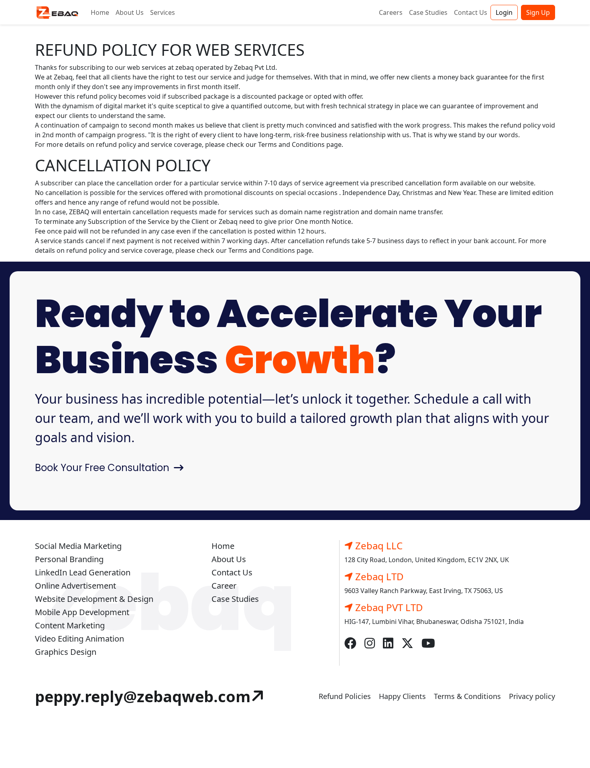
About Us (130, 12)
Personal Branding (69, 559)
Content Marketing (70, 625)
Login (504, 12)
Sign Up (538, 12)
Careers (391, 12)
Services (162, 12)
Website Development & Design (94, 598)
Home (100, 12)
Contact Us (470, 12)
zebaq (184, 67)
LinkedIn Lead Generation (82, 572)
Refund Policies (345, 696)
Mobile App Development (82, 612)
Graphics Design (65, 651)
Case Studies (428, 12)
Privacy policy (532, 696)
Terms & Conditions (467, 696)
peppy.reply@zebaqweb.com (142, 696)
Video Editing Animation (79, 638)
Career (224, 585)
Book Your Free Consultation (103, 467)
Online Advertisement (75, 585)
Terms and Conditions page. (300, 144)
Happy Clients (402, 696)
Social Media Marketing (78, 545)
